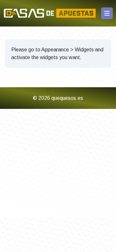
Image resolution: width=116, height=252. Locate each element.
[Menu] (107, 13)
